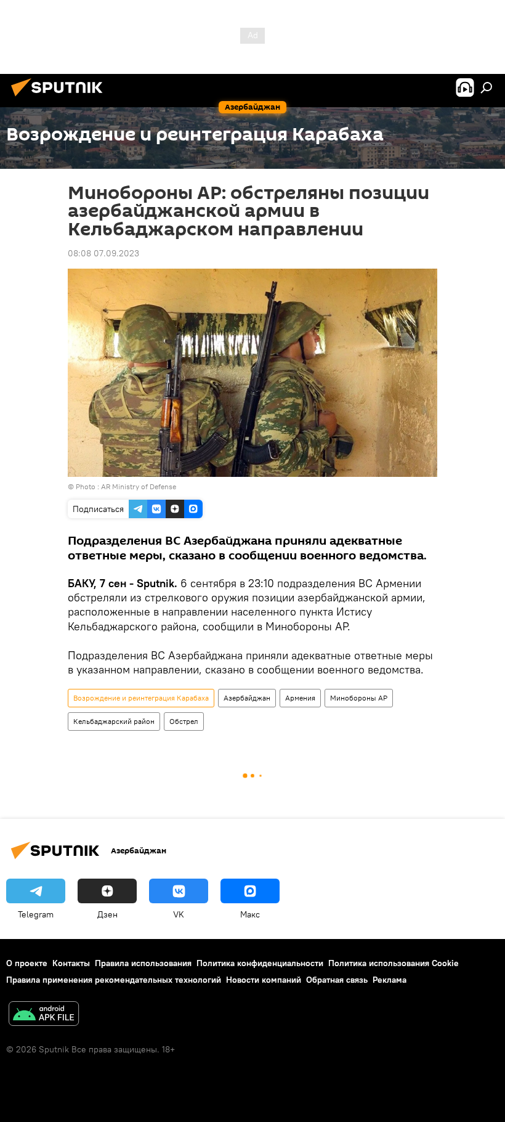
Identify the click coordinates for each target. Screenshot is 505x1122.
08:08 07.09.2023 (103, 253)
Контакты (71, 963)
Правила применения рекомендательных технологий (113, 979)
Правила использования (143, 963)
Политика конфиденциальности (259, 963)
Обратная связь (337, 979)
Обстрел (183, 721)
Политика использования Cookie (393, 963)
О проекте (26, 963)
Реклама (389, 979)
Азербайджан (247, 697)
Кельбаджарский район (114, 721)
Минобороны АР (358, 697)
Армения (300, 697)
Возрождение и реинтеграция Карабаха (141, 697)
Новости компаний (263, 979)
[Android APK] (44, 1015)
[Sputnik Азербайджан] (60, 98)
